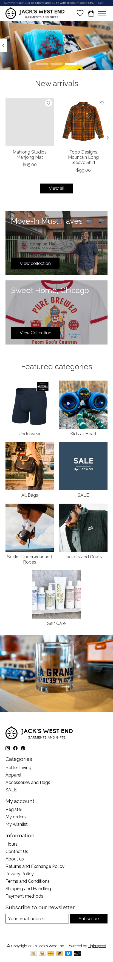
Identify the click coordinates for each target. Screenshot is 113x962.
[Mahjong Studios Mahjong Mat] (29, 122)
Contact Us (16, 851)
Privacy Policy (19, 873)
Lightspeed (97, 946)
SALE (83, 495)
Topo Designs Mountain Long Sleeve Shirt (83, 157)
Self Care (56, 623)
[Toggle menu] (102, 13)
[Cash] (33, 953)
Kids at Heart (83, 433)
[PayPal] (51, 953)
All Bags (29, 495)
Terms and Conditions (27, 881)
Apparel (13, 775)
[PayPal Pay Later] (59, 953)
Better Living (18, 767)
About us (14, 859)
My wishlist (16, 824)
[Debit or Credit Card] (77, 953)
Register (13, 809)
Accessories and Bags (27, 782)
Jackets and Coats (83, 556)
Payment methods (24, 896)
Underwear (30, 433)
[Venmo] (68, 953)
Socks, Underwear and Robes (29, 559)
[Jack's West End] (34, 13)
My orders (15, 816)
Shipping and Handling (28, 888)
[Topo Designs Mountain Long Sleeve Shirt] (83, 122)
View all (56, 188)
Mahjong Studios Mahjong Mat (30, 154)
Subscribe (89, 918)
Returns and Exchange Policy (34, 866)
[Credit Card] (42, 953)
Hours (11, 844)
